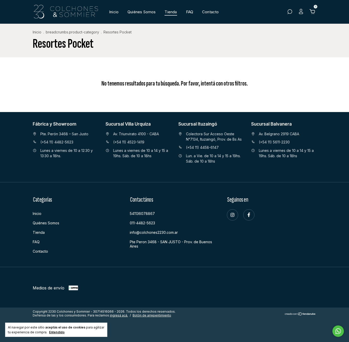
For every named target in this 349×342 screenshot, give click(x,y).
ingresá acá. (119, 315)
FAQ (189, 11)
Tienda (171, 11)
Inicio (114, 11)
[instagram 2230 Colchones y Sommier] (232, 215)
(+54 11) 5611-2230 (274, 142)
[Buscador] (289, 12)
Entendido (57, 332)
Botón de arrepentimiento (152, 315)
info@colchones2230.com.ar (154, 232)
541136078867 (142, 213)
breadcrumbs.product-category (72, 32)
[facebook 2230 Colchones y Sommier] (248, 215)
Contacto (210, 11)
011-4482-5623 (142, 223)
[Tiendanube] (300, 313)
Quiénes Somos (141, 11)
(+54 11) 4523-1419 (128, 142)
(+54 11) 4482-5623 (56, 142)
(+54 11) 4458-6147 (202, 147)
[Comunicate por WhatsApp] (338, 331)
